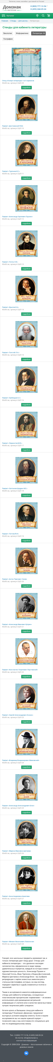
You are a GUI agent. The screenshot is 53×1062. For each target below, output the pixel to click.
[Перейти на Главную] (12, 8)
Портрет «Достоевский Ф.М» (12, 126)
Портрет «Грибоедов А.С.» (11, 398)
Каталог (10, 16)
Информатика (22, 33)
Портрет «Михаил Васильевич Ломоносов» (18, 941)
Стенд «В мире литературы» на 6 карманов (18, 81)
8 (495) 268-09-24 (38, 9)
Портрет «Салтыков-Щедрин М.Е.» (14, 488)
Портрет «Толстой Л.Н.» (10, 352)
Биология (7, 33)
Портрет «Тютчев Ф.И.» (10, 534)
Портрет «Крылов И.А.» (10, 307)
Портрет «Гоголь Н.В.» (10, 262)
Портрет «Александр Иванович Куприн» (17, 624)
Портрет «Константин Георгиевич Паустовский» (20, 670)
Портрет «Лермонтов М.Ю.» (12, 443)
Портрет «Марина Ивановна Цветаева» (16, 851)
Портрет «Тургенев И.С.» (11, 171)
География (8, 39)
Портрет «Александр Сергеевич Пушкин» (17, 216)
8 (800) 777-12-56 (38, 6)
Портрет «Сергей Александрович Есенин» (17, 715)
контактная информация (26, 1041)
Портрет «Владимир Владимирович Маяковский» (20, 760)
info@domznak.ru (31, 1038)
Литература (37, 33)
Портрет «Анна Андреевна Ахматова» (16, 896)
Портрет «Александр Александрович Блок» (18, 806)
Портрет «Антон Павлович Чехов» (14, 579)
